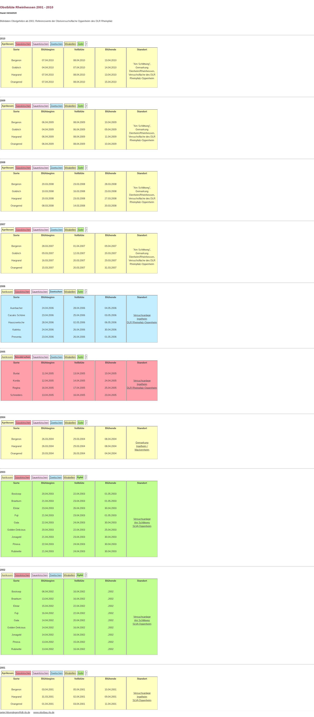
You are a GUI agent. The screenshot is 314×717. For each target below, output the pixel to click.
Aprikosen (7, 291)
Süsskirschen (23, 44)
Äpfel (80, 44)
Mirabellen (70, 44)
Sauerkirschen (40, 44)
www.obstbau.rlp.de (43, 712)
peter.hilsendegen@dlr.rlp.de (15, 712)
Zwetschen (56, 44)
